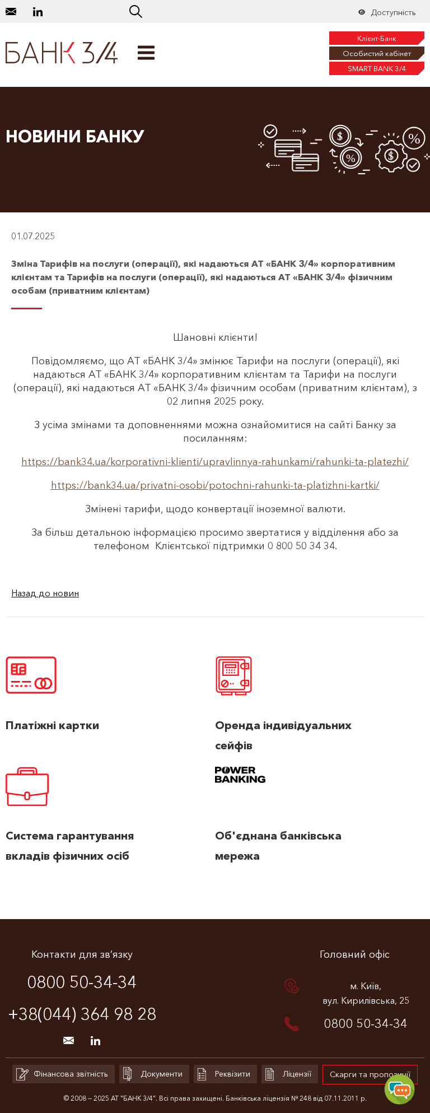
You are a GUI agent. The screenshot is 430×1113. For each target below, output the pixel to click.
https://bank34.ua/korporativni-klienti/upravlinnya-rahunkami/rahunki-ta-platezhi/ (215, 462)
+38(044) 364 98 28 (82, 1014)
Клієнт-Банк (376, 38)
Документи (162, 1074)
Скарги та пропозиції (370, 1074)
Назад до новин (45, 593)
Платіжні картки (52, 725)
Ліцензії (297, 1074)
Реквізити (232, 1074)
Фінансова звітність (71, 1074)
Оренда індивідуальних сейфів (283, 735)
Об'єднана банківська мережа (278, 845)
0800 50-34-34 (82, 982)
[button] (135, 11)
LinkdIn (38, 11)
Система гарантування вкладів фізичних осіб (70, 845)
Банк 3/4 (62, 52)
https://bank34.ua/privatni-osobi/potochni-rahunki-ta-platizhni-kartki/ (215, 485)
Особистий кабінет (377, 53)
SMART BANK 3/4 (377, 68)
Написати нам (11, 11)
